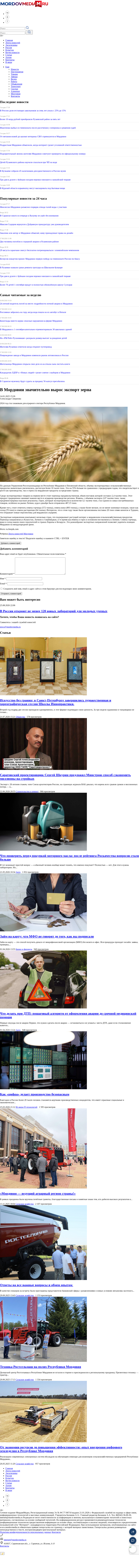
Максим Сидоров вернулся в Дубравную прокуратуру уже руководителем (34, 224)
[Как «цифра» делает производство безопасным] (43, 1088)
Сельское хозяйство (25, 1204)
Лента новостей (12, 43)
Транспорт (16, 86)
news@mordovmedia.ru (10, 627)
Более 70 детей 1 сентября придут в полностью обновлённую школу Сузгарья (36, 285)
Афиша (14, 76)
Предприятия (17, 72)
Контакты (10, 60)
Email (3, 583)
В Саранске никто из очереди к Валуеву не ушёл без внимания (29, 216)
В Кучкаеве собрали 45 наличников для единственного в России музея (33, 171)
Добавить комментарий (10, 543)
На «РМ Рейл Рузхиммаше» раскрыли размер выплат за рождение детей (33, 338)
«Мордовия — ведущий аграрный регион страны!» (38, 1193)
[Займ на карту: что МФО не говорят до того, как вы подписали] (43, 930)
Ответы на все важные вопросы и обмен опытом (36, 1285)
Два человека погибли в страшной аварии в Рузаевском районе (29, 241)
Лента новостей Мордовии (20, 534)
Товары (14, 74)
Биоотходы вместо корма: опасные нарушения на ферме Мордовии (31, 321)
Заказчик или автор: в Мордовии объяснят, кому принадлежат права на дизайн (36, 233)
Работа (14, 81)
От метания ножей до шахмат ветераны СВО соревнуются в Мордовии (33, 136)
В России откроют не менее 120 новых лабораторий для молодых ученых (53, 611)
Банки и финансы (24, 949)
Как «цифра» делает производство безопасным (34, 1094)
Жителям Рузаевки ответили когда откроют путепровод (26, 347)
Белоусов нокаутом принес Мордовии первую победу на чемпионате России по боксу (40, 259)
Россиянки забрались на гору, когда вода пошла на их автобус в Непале (33, 312)
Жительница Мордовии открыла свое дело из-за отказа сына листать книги (35, 364)
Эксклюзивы (11, 45)
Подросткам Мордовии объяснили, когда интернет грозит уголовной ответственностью (41, 145)
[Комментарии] (132, 1540)
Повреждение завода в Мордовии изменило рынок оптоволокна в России (34, 355)
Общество (20, 717)
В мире (8, 62)
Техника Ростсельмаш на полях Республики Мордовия (40, 1367)
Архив (8, 57)
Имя (3, 578)
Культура (9, 50)
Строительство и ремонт (27, 791)
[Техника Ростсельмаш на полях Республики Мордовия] (43, 1361)
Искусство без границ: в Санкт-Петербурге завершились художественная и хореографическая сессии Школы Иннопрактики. (55, 702)
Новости (15, 69)
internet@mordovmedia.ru (15, 1540)
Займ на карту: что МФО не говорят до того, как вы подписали (47, 936)
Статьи (8, 55)
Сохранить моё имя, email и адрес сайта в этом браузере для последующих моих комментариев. (47, 589)
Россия (8, 47)
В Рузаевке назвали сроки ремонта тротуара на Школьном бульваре (31, 267)
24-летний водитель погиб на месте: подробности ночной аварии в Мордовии (36, 303)
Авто (18, 872)
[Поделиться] (132, 1531)
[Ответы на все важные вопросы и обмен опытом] (43, 1279)
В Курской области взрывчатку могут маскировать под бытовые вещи (32, 188)
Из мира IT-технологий (26, 1107)
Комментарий (7, 574)
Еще (7, 67)
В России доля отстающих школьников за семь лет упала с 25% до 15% (33, 110)
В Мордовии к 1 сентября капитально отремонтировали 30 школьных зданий (36, 329)
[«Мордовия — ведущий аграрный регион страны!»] (43, 1188)
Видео (14, 79)
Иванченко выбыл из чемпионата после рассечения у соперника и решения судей (38, 128)
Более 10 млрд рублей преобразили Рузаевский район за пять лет (30, 119)
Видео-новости (12, 52)
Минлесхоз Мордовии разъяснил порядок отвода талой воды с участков (33, 207)
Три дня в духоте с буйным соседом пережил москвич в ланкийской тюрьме (35, 180)
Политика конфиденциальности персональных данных (25, 1532)
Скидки (14, 89)
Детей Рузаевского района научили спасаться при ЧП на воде (28, 162)
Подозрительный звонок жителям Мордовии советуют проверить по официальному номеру (43, 154)
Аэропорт (15, 91)
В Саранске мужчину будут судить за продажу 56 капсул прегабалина (32, 381)
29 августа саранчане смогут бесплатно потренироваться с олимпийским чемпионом (39, 250)
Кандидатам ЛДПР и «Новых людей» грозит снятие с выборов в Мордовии (35, 372)
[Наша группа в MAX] (132, 1549)
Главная (9, 40)
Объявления (16, 84)
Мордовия (15, 94)
